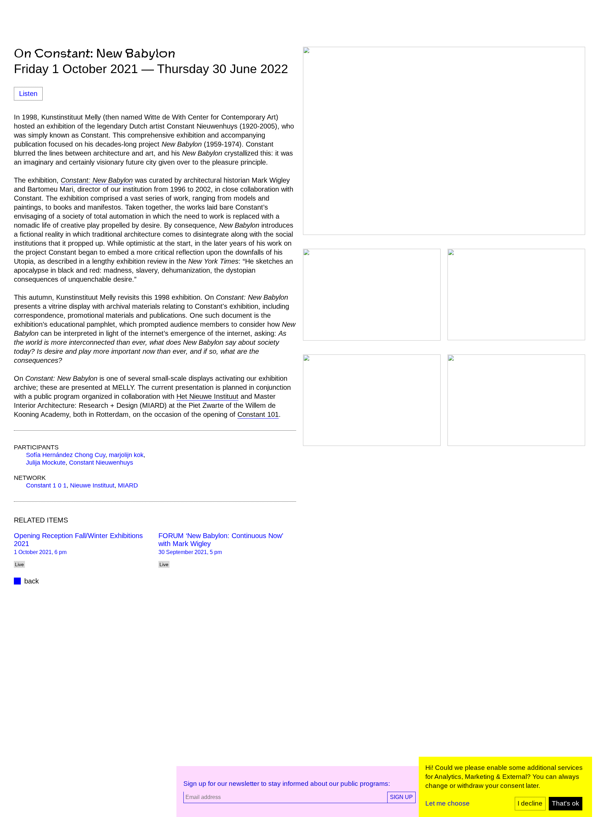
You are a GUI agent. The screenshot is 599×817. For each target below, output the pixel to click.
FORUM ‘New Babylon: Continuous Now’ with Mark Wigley (220, 539)
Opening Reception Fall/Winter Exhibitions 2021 (78, 539)
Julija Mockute (46, 462)
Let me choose (447, 803)
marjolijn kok (126, 454)
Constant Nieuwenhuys (101, 462)
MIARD (128, 485)
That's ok (565, 803)
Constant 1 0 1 (46, 485)
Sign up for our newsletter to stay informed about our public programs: (286, 783)
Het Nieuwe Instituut (207, 396)
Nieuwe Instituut (92, 485)
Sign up (401, 797)
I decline (530, 803)
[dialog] (505, 787)
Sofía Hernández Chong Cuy (65, 454)
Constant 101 (258, 414)
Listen (28, 93)
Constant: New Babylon (97, 180)
